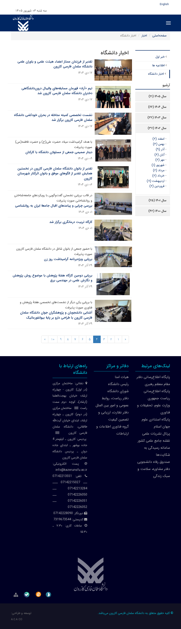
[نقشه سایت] (16, 594)
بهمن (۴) (158, 144)
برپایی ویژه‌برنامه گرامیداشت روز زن (68, 259)
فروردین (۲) (156, 186)
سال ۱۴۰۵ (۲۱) (157, 96)
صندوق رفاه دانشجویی (153, 462)
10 (53, 339)
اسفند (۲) (158, 138)
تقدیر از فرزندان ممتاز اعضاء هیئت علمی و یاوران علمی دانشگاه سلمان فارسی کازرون (54, 64)
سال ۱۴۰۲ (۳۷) (157, 128)
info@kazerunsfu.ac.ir (71, 469)
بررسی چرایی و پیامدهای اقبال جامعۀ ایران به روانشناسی (53, 205)
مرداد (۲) (158, 170)
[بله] (27, 594)
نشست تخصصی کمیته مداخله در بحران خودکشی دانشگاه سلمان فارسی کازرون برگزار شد (53, 117)
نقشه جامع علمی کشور (154, 440)
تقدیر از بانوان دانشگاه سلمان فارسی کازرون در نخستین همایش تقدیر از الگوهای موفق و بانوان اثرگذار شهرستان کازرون (54, 173)
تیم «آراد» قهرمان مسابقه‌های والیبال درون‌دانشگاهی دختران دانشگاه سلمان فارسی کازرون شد (56, 91)
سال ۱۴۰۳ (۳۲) (156, 117)
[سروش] (49, 594)
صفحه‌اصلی (159, 35)
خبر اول (160, 56)
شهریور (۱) (158, 165)
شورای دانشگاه (118, 391)
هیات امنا (122, 377)
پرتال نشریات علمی (156, 433)
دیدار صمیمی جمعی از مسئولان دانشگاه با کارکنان (58, 152)
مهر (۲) (159, 159)
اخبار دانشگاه (156, 73)
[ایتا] (38, 594)
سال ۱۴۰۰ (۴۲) (157, 211)
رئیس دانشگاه (118, 384)
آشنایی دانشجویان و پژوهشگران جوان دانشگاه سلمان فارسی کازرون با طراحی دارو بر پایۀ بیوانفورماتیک (56, 315)
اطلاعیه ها (158, 65)
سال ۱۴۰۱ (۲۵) (157, 200)
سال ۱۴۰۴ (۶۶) (157, 107)
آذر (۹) (160, 149)
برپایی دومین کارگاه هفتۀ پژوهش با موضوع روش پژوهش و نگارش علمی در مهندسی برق (52, 278)
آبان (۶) (159, 154)
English (164, 4)
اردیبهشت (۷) (155, 181)
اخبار (144, 35)
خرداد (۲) (158, 175)
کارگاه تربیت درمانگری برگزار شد (70, 222)
